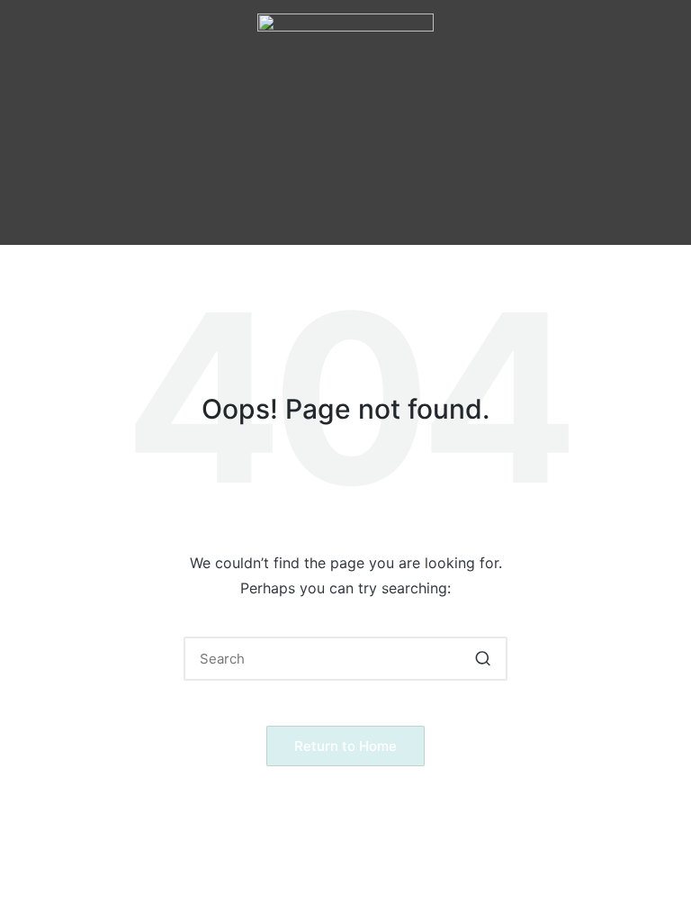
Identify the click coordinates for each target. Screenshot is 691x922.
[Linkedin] (419, 213)
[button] (345, 158)
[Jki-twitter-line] (369, 213)
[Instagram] (320, 213)
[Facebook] (270, 213)
